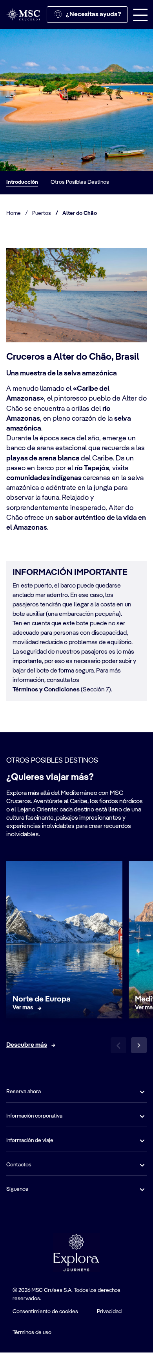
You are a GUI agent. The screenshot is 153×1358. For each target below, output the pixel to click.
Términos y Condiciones (46, 690)
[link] (23, 1007)
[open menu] (140, 14)
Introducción (22, 182)
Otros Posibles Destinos (80, 182)
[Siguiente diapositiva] (139, 1045)
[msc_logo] (23, 14)
